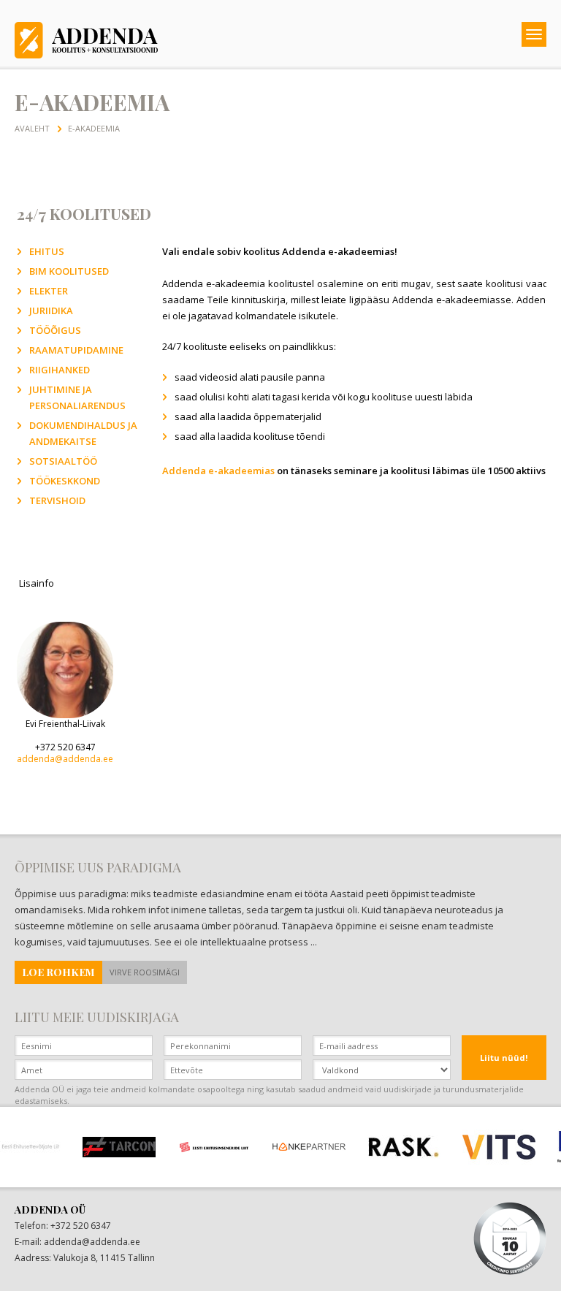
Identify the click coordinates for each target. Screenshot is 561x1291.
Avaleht (32, 128)
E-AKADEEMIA (94, 128)
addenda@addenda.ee (65, 759)
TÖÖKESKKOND (64, 480)
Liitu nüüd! (503, 1057)
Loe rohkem (58, 972)
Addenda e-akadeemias (218, 470)
